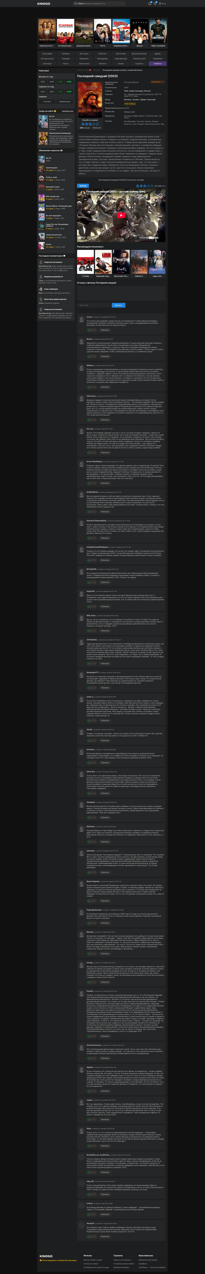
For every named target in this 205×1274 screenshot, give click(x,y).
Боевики (65, 54)
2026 (69, 82)
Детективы (121, 54)
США (126, 91)
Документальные (139, 54)
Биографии (47, 54)
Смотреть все (67, 111)
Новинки (157, 63)
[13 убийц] (85, 262)
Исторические (47, 58)
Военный (151, 99)
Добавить (118, 305)
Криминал (84, 58)
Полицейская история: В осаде (96, 1267)
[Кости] (102, 31)
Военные (102, 54)
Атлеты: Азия (51, 177)
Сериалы (139, 63)
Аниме (121, 63)
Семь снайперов (51, 289)
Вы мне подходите (53, 216)
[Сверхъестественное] (47, 31)
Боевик (136, 99)
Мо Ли (48, 158)
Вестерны (84, 54)
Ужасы (66, 63)
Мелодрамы (102, 58)
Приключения (139, 58)
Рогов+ (49, 244)
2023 (43, 82)
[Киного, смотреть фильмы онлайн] (43, 3)
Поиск (91, 3)
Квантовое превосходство (55, 299)
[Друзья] (139, 31)
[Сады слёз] (157, 262)
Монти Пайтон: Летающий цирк (59, 206)
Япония (147, 91)
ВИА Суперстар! (52, 196)
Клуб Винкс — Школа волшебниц (152, 1267)
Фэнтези (102, 63)
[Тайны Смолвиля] (158, 31)
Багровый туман (52, 187)
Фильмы (96, 70)
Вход (164, 3)
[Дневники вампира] (84, 31)
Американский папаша (148, 1260)
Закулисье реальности (53, 277)
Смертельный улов (54, 235)
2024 (51, 82)
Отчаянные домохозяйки (124, 1264)
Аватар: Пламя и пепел (93, 1260)
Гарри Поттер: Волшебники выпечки (57, 225)
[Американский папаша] (121, 31)
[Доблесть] (139, 262)
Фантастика (84, 63)
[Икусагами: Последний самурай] (121, 262)
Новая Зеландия (136, 91)
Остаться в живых (91, 1264)
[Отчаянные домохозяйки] (65, 31)
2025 (60, 82)
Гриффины (143, 1264)
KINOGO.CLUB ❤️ (84, 70)
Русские (47, 101)
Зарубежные (64, 101)
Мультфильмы (121, 58)
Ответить (105, 330)
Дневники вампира (121, 1267)
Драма (143, 99)
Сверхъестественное (53, 262)
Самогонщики (51, 168)
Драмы (158, 54)
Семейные (157, 58)
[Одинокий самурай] (103, 262)
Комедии (66, 58)
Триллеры (47, 63)
